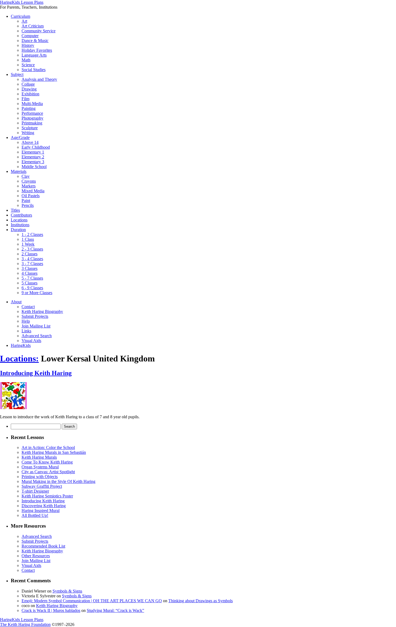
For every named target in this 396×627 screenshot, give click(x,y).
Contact (28, 306)
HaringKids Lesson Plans (21, 2)
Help (26, 321)
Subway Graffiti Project (42, 486)
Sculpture (30, 128)
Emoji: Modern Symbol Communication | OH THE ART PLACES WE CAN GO (92, 600)
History (28, 45)
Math (26, 60)
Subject (17, 74)
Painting (29, 108)
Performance (32, 113)
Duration (18, 229)
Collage (28, 84)
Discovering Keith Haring (44, 505)
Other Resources (36, 555)
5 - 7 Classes (32, 278)
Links (26, 331)
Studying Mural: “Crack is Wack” (115, 610)
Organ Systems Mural (40, 467)
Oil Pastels (31, 195)
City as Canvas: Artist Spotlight (48, 471)
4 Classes (29, 273)
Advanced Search (37, 335)
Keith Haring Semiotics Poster (47, 496)
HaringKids (21, 345)
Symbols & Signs (67, 591)
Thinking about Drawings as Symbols (200, 600)
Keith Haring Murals (39, 457)
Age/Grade (20, 137)
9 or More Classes (37, 292)
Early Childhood (36, 147)
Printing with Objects (40, 476)
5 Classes (29, 283)
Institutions (20, 224)
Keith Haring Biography (42, 311)
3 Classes (29, 268)
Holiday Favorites (37, 50)
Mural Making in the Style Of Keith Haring (58, 481)
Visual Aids (31, 340)
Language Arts (34, 55)
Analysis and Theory (39, 79)
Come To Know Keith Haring (47, 462)
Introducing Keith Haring (36, 373)
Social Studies (34, 69)
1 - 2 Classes (32, 234)
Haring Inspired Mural (41, 510)
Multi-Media (32, 103)
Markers (29, 186)
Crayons (29, 181)
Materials (18, 171)
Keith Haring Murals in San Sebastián (54, 452)
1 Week (28, 244)
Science (28, 64)
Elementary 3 (33, 161)
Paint (26, 200)
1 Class (28, 239)
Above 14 (30, 142)
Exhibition (30, 94)
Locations (19, 220)
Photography (32, 118)
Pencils (28, 205)
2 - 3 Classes (32, 249)
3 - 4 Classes (32, 258)
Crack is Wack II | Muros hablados (51, 610)
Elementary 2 (33, 157)
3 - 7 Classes (32, 263)
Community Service (38, 31)
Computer (30, 35)
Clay (26, 176)
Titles (15, 210)
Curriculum (20, 16)
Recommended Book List (43, 546)
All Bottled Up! (35, 515)
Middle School (34, 166)
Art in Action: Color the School (48, 447)
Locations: (19, 358)
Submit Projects (35, 316)
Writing (28, 132)
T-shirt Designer (35, 491)
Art (24, 21)
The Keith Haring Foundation (25, 624)
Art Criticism (33, 26)
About (16, 301)
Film (25, 98)
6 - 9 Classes (32, 287)
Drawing (29, 89)
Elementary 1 (33, 152)
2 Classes (29, 254)
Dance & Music (35, 40)
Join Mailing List (36, 326)
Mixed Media (33, 191)
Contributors (21, 215)
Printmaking (32, 123)
